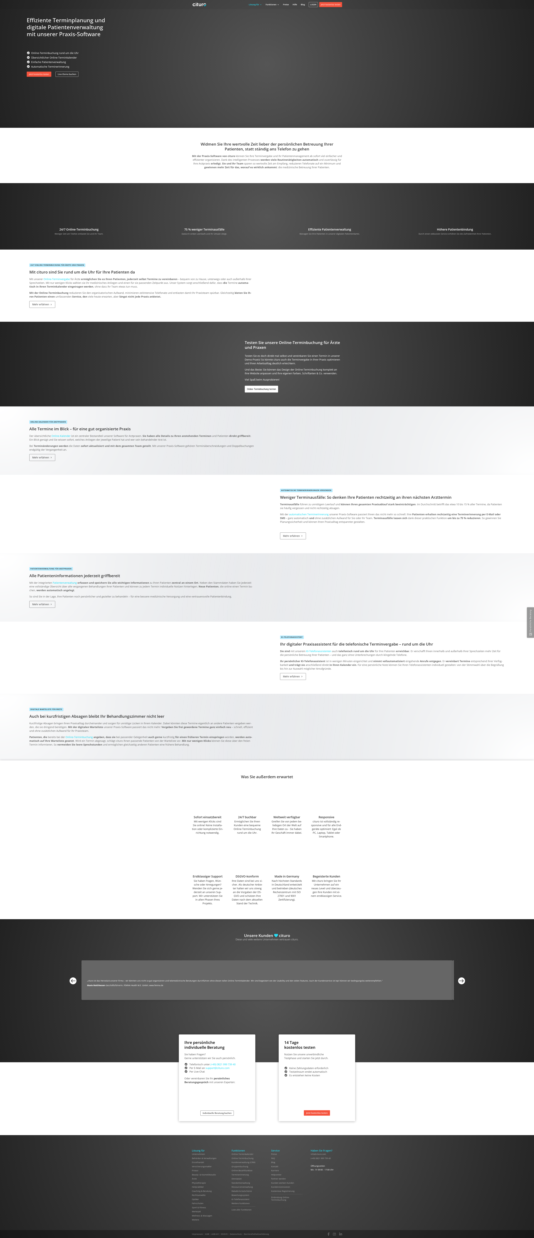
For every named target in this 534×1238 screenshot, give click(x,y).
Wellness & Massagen (202, 1215)
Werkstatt (196, 1211)
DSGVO (224, 1234)
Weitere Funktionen (241, 1203)
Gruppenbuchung (240, 1166)
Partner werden (278, 1178)
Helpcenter (276, 1174)
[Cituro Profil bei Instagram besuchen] (334, 1234)
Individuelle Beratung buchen (217, 1113)
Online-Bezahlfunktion (242, 1170)
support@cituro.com (218, 1068)
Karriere (275, 1170)
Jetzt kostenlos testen (331, 4)
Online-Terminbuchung (79, 737)
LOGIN (313, 4)
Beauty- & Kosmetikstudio (204, 1174)
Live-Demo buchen (67, 74)
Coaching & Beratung (202, 1191)
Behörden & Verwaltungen (204, 1158)
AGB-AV (215, 1234)
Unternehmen (198, 1154)
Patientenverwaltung (65, 582)
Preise (286, 4)
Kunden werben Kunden (282, 1183)
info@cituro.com (318, 1154)
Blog (303, 4)
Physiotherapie (199, 1183)
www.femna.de (156, 985)
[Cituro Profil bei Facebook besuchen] (328, 1234)
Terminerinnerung (240, 1174)
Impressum (197, 1234)
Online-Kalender (61, 436)
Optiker (195, 1199)
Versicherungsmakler (202, 1166)
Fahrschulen (197, 1203)
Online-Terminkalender (242, 1154)
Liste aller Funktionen (242, 1209)
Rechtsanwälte (199, 1195)
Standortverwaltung (241, 1183)
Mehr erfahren (40, 304)
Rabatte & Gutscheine (242, 1191)
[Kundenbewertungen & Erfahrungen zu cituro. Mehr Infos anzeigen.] (322, 1194)
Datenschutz (236, 1234)
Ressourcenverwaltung (242, 1187)
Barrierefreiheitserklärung (256, 1234)
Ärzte (194, 1178)
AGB (207, 1234)
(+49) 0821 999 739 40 (223, 1064)
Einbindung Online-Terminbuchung (280, 1198)
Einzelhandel (198, 1162)
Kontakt (274, 1166)
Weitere (195, 1219)
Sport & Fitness (199, 1207)
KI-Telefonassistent (240, 1199)
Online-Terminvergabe (57, 279)
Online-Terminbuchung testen (261, 389)
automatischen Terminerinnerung (309, 514)
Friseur (195, 1170)
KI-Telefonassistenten (318, 651)
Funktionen (271, 4)
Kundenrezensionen (280, 1187)
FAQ (273, 1158)
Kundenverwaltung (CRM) (243, 1162)
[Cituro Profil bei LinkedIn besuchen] (340, 1234)
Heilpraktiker (198, 1187)
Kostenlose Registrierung (283, 1191)
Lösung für (254, 4)
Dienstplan (237, 1178)
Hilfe (295, 4)
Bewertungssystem (240, 1195)
